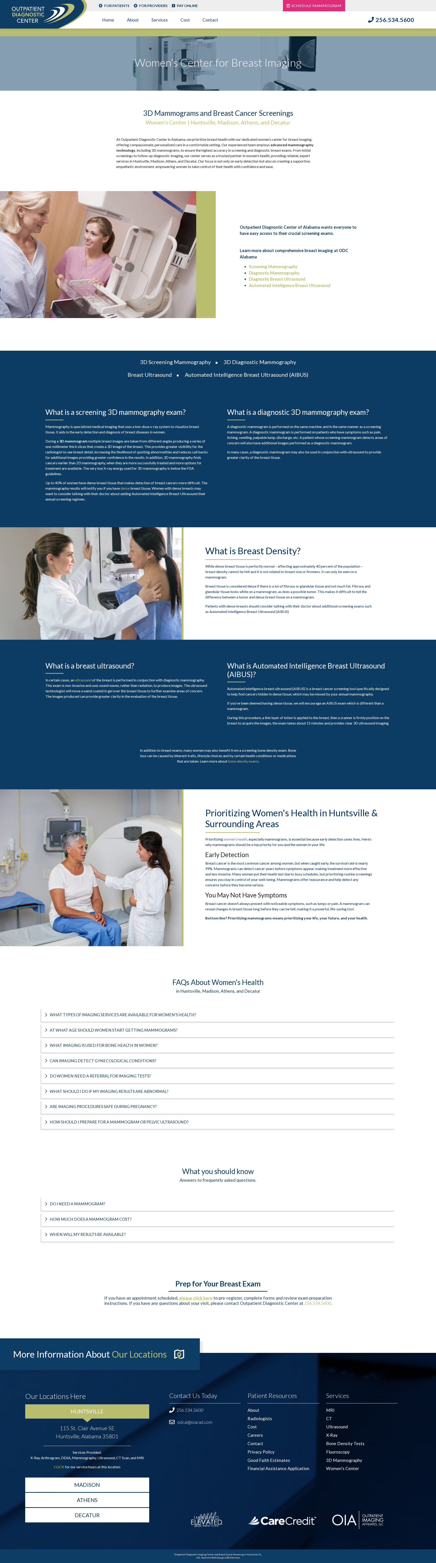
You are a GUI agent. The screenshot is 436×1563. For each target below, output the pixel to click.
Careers (255, 1435)
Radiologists (260, 1418)
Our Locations (139, 1354)
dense (125, 488)
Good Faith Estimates (269, 1460)
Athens (87, 1500)
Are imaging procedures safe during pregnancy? (103, 1106)
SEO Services (233, 1557)
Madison (87, 1484)
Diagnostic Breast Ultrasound (277, 279)
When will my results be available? (87, 1234)
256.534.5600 (395, 19)
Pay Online (187, 5)
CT (329, 1418)
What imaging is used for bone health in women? (103, 1045)
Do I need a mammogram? (77, 1203)
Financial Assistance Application (278, 1468)
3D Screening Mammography (175, 362)
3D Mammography (344, 1460)
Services (159, 19)
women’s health (235, 839)
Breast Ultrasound (150, 374)
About (133, 19)
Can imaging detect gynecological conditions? (102, 1060)
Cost (185, 19)
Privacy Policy (261, 1451)
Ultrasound (337, 1426)
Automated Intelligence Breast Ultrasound (289, 285)
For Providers (153, 5)
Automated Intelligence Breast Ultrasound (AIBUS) (246, 374)
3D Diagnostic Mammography (260, 362)
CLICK (59, 1467)
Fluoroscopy (338, 1451)
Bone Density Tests (345, 1443)
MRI (330, 1410)
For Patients (116, 5)
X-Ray (332, 1435)
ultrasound (83, 680)
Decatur (87, 1515)
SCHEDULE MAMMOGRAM (317, 5)
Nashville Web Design (212, 1557)
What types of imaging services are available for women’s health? (122, 1014)
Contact (210, 19)
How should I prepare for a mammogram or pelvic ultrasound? (118, 1122)
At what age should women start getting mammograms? (113, 1030)
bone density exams (243, 761)
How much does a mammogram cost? (90, 1219)
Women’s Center (342, 1468)
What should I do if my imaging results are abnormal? (108, 1091)
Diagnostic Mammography (274, 272)
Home (108, 19)
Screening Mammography (273, 266)
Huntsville (87, 1411)
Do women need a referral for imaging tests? (100, 1076)
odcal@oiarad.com (194, 1422)
